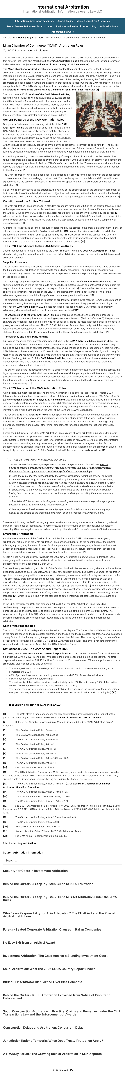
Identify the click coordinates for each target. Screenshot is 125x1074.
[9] (116, 212)
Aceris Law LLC (52, 704)
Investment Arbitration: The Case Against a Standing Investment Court (55, 956)
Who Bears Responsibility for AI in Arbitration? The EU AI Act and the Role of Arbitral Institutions (59, 914)
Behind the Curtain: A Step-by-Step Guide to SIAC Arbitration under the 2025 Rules (60, 898)
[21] (15, 595)
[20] (88, 585)
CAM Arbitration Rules (64, 60)
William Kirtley (34, 704)
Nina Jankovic (17, 704)
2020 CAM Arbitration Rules (98, 250)
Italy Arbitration (27, 843)
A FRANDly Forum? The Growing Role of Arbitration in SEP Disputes (52, 1054)
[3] (97, 89)
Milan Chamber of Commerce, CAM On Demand (74, 717)
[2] (21, 86)
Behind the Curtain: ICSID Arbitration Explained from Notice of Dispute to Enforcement (56, 996)
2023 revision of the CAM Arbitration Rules (45, 94)
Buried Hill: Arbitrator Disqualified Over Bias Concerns (42, 982)
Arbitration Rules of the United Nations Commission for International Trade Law (51, 89)
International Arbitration (62, 7)
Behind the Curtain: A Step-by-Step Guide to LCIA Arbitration (48, 884)
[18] (104, 450)
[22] (114, 692)
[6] (24, 170)
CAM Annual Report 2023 (31, 306)
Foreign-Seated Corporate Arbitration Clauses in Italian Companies (52, 929)
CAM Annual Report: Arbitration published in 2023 (49, 653)
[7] (16, 185)
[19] (84, 552)
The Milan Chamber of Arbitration (21, 69)
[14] (92, 295)
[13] (76, 288)
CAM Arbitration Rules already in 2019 (91, 341)
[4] (103, 144)
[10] (23, 223)
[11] (66, 231)
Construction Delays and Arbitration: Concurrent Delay (43, 1027)
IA (71, 1069)
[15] (77, 310)
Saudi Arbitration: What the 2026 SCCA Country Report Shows (49, 969)
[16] (107, 332)
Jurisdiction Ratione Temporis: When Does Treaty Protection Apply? (53, 1041)
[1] (46, 79)
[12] (83, 241)
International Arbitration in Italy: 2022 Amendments (59, 64)
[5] (113, 151)
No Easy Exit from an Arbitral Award (29, 942)
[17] (29, 383)
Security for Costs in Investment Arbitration (35, 871)
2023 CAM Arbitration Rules (32, 414)
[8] (118, 196)
